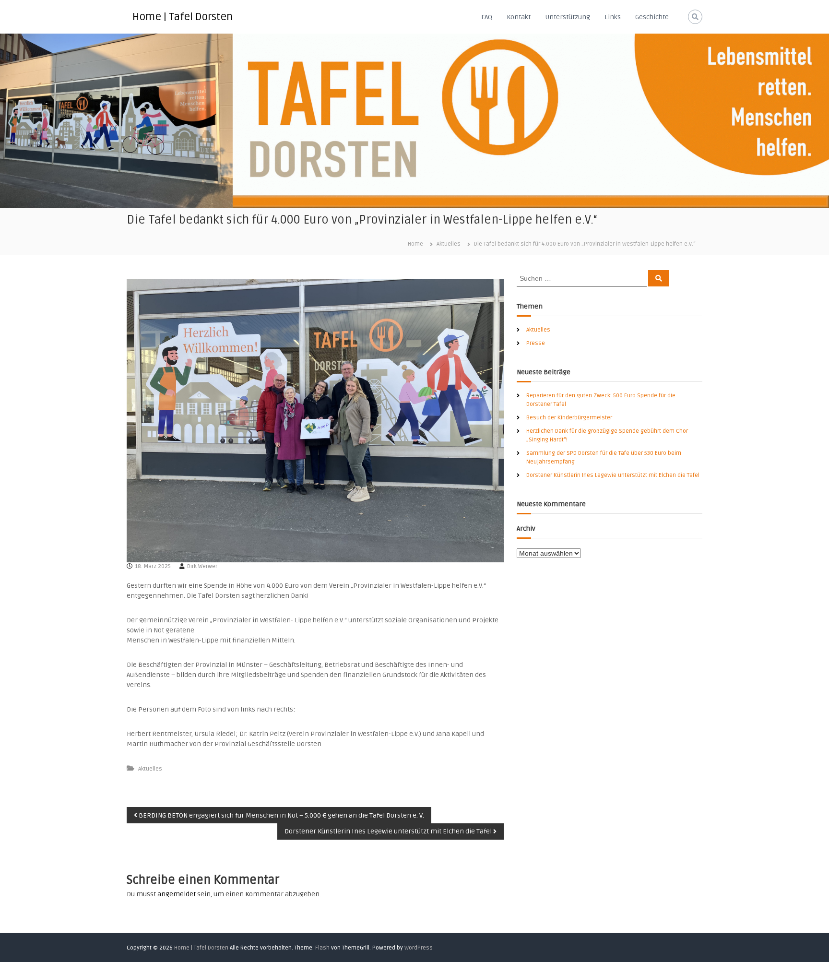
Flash (322, 947)
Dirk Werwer (202, 566)
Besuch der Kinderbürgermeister (569, 417)
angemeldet (176, 894)
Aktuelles (449, 244)
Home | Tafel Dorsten (182, 17)
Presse (535, 343)
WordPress (418, 947)
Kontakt (519, 17)
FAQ (486, 17)
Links (612, 17)
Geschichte (652, 17)
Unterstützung (567, 17)
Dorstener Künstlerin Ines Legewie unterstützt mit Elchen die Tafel (612, 475)
